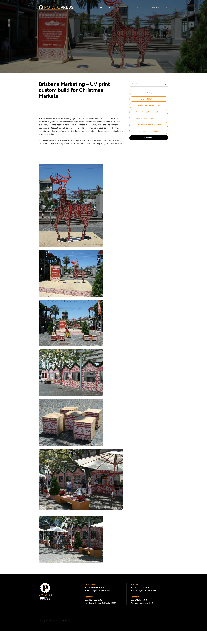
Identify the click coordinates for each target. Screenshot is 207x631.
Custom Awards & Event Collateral (149, 112)
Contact (155, 7)
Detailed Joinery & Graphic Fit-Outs (148, 118)
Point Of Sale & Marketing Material (149, 125)
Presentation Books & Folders (149, 131)
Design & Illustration (148, 99)
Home (100, 7)
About (112, 7)
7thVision (68, 621)
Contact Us (148, 138)
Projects (140, 7)
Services (125, 7)
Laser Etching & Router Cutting (149, 105)
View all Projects (148, 92)
